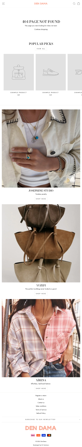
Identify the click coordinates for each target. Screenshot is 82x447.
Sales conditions (41, 406)
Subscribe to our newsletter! (40, 419)
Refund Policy (41, 413)
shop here (41, 199)
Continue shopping (41, 29)
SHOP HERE (41, 294)
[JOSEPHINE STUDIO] (41, 148)
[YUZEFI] (41, 243)
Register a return (41, 395)
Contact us (41, 403)
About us (41, 399)
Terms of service (41, 410)
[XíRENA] (41, 338)
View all (41, 49)
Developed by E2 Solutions (41, 445)
